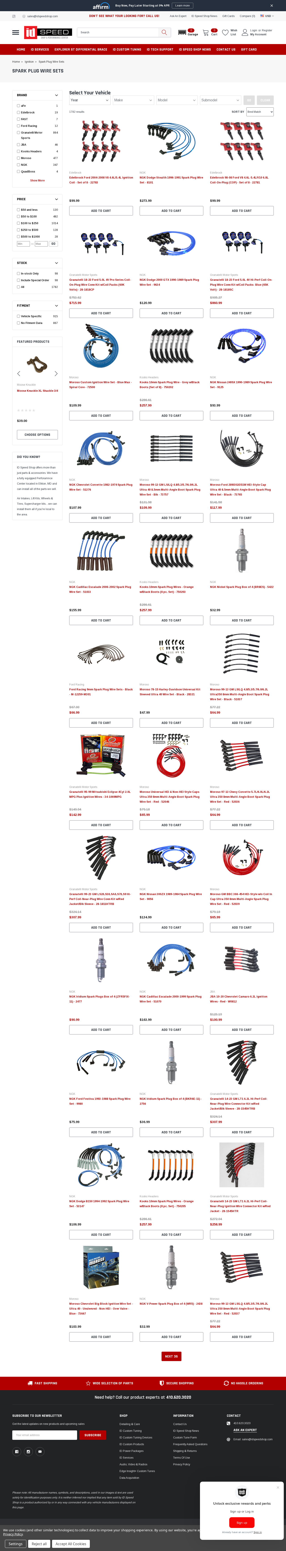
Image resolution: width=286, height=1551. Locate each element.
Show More (37, 180)
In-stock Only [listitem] (29, 273)
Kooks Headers (149, 377)
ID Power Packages (131, 1451)
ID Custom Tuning (131, 1430)
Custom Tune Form (185, 1437)
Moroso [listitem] (26, 158)
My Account (258, 34)
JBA (212, 991)
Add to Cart (101, 211)
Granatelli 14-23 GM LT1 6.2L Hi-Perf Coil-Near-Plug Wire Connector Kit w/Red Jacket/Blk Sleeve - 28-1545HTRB (238, 1103)
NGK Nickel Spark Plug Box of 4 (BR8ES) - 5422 (241, 587)
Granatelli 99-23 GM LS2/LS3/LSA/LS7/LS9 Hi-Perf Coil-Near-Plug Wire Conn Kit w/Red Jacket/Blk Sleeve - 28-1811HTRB (100, 899)
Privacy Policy (181, 1464)
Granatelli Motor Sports (83, 275)
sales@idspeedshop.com (42, 16)
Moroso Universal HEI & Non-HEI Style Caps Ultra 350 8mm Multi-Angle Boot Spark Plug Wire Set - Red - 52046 (170, 796)
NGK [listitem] (24, 164)
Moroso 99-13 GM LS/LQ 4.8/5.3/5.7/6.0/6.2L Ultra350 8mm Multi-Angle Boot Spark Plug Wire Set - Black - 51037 (239, 694)
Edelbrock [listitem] (28, 112)
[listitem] (36, 210)
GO (53, 243)
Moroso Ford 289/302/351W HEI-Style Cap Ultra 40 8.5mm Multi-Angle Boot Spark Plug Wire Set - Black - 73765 (240, 489)
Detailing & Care (130, 1424)
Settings (16, 1543)
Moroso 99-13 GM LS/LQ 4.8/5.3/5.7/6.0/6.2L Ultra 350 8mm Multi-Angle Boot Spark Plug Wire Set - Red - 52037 (240, 1308)
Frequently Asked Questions (190, 1444)
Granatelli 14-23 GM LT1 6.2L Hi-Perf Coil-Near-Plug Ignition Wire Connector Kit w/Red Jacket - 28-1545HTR (240, 1206)
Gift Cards (228, 16)
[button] (188, 32)
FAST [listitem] (24, 119)
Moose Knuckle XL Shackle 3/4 (37, 390)
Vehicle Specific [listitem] (31, 316)
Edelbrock (75, 172)
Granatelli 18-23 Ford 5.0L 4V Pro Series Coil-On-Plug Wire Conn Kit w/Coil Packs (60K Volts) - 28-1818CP (100, 284)
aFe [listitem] (23, 105)
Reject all (39, 1543)
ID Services (126, 1457)
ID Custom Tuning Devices (136, 1437)
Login (253, 30)
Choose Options (37, 434)
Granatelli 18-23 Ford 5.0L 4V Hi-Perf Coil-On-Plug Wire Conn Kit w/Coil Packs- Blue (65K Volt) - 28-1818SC (241, 284)
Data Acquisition (129, 1477)
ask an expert (178, 16)
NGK (143, 172)
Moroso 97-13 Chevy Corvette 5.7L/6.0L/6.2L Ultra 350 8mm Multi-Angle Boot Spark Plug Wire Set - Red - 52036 (240, 796)
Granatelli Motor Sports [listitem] (31, 135)
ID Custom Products (132, 1444)
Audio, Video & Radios (133, 1464)
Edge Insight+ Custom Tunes (137, 1471)
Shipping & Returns (185, 1451)
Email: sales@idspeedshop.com (253, 1439)
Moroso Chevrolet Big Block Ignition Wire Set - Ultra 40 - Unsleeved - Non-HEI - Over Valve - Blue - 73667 (101, 1308)
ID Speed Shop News (204, 16)
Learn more (182, 5)
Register (267, 30)
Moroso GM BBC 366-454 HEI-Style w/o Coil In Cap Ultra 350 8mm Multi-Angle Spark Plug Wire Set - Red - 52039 (241, 899)
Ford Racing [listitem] (29, 126)
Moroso (73, 377)
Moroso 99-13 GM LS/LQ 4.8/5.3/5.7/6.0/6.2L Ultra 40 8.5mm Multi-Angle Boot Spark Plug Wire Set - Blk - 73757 (170, 489)
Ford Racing (76, 684)
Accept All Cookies (71, 1543)
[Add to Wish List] (130, 194)
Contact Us (180, 1424)
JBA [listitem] (23, 144)
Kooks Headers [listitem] (31, 151)
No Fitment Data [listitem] (31, 323)
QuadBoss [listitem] (28, 171)
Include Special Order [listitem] (35, 280)
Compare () (247, 16)
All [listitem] (22, 287)
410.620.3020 (178, 1397)
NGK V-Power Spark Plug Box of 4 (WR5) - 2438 (171, 1303)
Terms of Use (181, 1457)
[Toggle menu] (15, 32)
